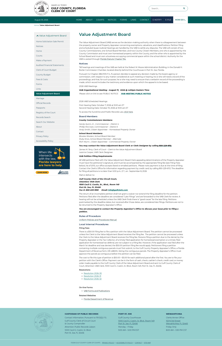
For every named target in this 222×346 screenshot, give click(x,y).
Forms (123, 20)
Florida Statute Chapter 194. (113, 59)
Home (79, 20)
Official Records (43, 103)
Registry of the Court (46, 113)
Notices (112, 20)
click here (128, 112)
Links (133, 20)
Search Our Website (45, 122)
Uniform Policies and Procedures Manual (98, 220)
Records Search (43, 117)
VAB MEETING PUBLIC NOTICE (135, 94)
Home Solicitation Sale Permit (50, 41)
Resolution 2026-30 (93, 273)
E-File (168, 20)
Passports (40, 108)
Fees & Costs (42, 79)
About (89, 20)
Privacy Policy (42, 136)
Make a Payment (44, 60)
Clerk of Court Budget (46, 70)
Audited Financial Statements (50, 65)
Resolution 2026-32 (93, 279)
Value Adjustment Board (52, 35)
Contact (144, 20)
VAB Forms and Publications (97, 291)
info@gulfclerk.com (118, 190)
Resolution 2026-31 (92, 276)
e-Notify (157, 20)
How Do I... (180, 20)
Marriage (40, 98)
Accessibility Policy (44, 141)
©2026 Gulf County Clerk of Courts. (111, 343)
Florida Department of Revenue (98, 299)
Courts (100, 20)
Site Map (147, 343)
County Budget (43, 75)
